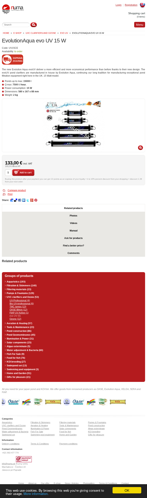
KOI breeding (94, 431)
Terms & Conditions (40, 444)
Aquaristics (7, 422)
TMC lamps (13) (18, 306)
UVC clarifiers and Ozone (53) (23, 297)
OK (127, 490)
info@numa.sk (8, 463)
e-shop (17, 33)
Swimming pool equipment (43, 435)
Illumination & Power (40, 428)
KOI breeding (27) (16, 361)
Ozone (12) (15, 319)
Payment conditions (68, 444)
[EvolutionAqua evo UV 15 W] (73, 125)
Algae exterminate (96, 428)
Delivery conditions (11, 444)
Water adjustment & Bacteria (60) (25, 350)
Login (119, 5)
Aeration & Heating (39, 425)
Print (10, 194)
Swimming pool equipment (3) (23, 369)
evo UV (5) (15, 316)
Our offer (45, 483)
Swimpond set (8, 435)
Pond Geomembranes (12, 428)
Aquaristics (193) (16, 281)
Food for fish (65, 431)
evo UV (64, 33)
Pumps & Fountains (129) (20, 293)
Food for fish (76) (16, 358)
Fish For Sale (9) (15, 354)
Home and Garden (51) (19, 373)
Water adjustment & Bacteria (15, 431)
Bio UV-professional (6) (22, 303)
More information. (36, 493)
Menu (139, 24)
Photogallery (89, 483)
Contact (125, 483)
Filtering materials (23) (19, 289)
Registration (131, 5)
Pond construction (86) (19, 331)
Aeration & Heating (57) (19, 323)
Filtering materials (67, 422)
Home (6, 33)
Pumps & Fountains (97, 422)
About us (32, 483)
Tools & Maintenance (69, 425)
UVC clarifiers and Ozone (41, 33)
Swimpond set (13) (17, 365)
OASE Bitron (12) (18, 309)
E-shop (57, 483)
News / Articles (72, 483)
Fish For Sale (37, 431)
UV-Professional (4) (20, 300)
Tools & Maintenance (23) (20, 327)
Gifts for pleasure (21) (18, 377)
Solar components (67, 428)
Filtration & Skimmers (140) (22, 285)
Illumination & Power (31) (20, 338)
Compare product (17, 190)
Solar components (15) (19, 342)
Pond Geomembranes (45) (21, 335)
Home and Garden (68, 435)
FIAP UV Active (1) (19, 312)
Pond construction (96, 425)
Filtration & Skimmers (40, 422)
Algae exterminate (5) (18, 346)
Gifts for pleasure (96, 435)
